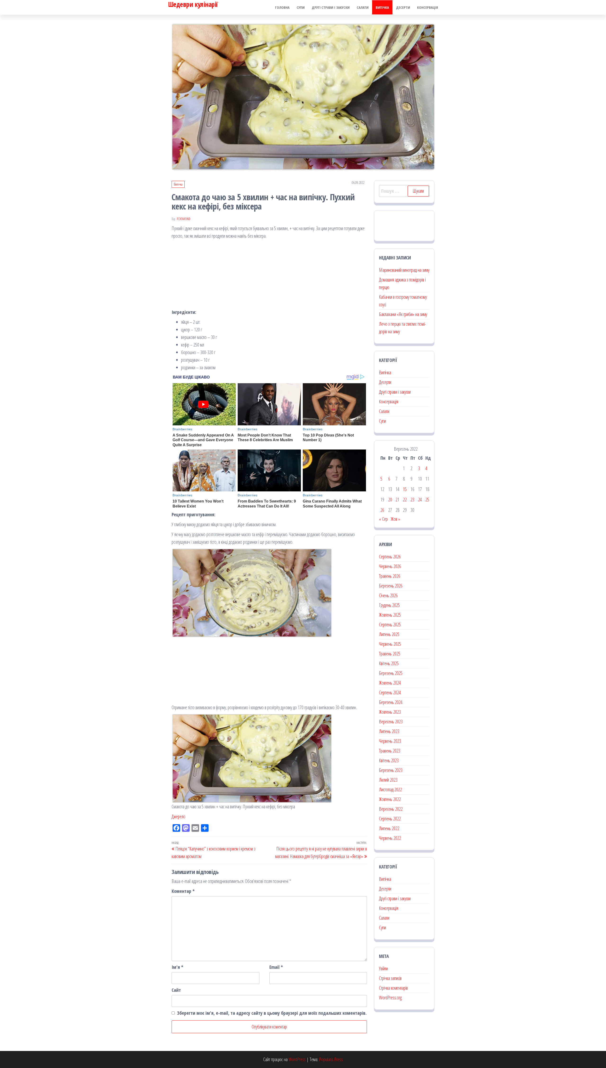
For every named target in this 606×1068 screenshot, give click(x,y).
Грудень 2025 (389, 605)
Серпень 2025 (390, 624)
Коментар (183, 891)
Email (276, 967)
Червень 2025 (390, 644)
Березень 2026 (390, 586)
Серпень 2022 (390, 818)
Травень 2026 (389, 576)
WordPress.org (390, 997)
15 (405, 489)
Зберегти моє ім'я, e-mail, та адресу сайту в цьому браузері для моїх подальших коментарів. (272, 1013)
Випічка (382, 7)
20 (390, 499)
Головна (282, 7)
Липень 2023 (389, 731)
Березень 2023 (390, 770)
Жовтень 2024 (390, 683)
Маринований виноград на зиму (404, 270)
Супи (301, 7)
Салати (363, 7)
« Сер (383, 519)
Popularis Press (331, 1059)
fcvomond (183, 219)
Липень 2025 (389, 634)
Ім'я (177, 967)
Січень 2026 (388, 595)
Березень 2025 (390, 673)
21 (397, 499)
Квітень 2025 (389, 663)
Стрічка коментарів (393, 988)
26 (382, 510)
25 (427, 499)
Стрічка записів (390, 978)
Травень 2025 (389, 653)
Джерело (178, 816)
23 (412, 499)
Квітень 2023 (389, 760)
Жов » (395, 519)
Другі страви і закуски (331, 7)
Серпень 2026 (390, 556)
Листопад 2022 (390, 789)
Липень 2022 (389, 828)
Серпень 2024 (390, 692)
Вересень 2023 (391, 721)
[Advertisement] (269, 275)
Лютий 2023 (388, 780)
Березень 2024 (390, 702)
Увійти (383, 968)
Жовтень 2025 (390, 615)
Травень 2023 (389, 751)
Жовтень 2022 (390, 799)
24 (420, 499)
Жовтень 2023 (390, 712)
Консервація (427, 7)
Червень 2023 (390, 741)
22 (405, 499)
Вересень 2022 (391, 809)
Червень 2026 (390, 566)
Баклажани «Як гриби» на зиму (403, 314)
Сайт (176, 990)
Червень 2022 (390, 838)
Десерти (403, 7)
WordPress (297, 1059)
